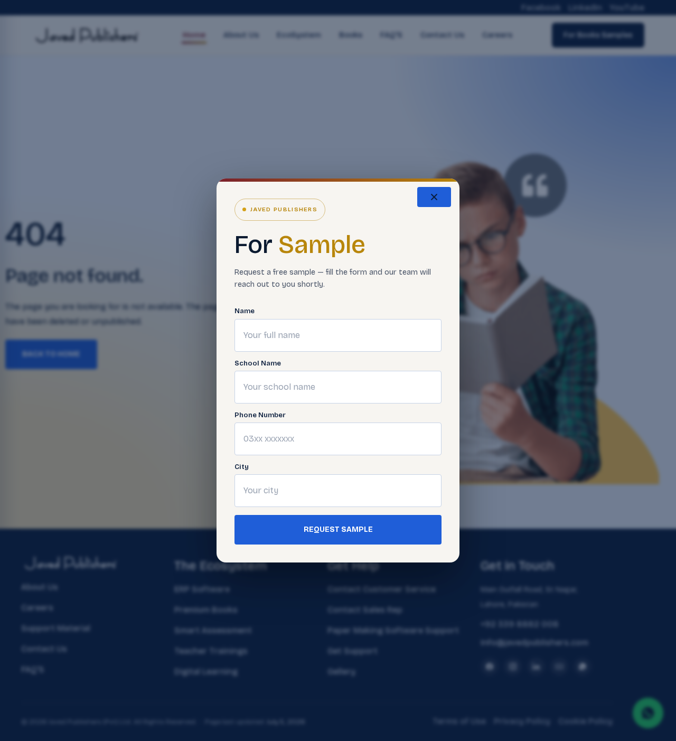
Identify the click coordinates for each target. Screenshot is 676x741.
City (241, 467)
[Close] (434, 197)
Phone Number (260, 415)
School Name (257, 364)
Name (244, 311)
